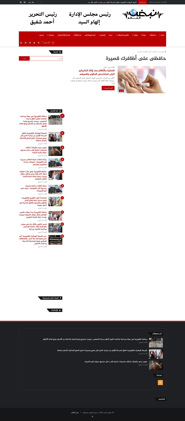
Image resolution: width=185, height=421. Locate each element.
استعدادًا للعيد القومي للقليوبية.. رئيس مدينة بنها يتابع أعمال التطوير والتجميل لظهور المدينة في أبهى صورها (33, 202)
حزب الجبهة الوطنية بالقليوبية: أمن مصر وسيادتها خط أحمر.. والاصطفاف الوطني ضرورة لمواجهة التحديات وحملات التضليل (33, 240)
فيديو (42, 35)
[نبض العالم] (143, 14)
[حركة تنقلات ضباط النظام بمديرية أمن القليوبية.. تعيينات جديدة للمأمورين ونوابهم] (55, 163)
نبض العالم (75, 412)
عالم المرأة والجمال (64, 35)
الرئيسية (161, 52)
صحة (110, 35)
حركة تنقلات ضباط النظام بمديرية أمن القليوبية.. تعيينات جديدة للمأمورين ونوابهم (33, 162)
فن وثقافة (77, 35)
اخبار (162, 35)
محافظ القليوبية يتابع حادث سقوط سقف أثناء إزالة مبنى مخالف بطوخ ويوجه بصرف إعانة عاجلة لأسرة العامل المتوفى (33, 175)
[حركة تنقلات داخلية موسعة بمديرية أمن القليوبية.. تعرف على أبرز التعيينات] (55, 189)
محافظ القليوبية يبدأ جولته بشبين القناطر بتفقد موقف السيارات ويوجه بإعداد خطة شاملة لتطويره (33, 215)
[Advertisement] (41, 84)
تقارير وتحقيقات (123, 35)
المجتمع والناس (90, 35)
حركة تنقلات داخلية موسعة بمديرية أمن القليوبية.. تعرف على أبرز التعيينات (34, 188)
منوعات (51, 35)
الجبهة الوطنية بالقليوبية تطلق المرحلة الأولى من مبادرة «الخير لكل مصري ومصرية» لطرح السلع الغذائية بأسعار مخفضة (95, 2)
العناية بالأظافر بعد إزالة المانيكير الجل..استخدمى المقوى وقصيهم (97, 72)
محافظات (153, 35)
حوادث (143, 35)
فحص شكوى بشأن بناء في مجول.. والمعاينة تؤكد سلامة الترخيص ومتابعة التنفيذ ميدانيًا (33, 227)
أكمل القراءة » (108, 88)
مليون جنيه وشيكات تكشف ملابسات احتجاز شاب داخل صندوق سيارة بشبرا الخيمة (34, 150)
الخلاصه (161, 399)
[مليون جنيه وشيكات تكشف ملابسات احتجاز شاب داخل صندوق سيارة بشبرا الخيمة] (55, 151)
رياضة (136, 35)
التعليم (102, 35)
